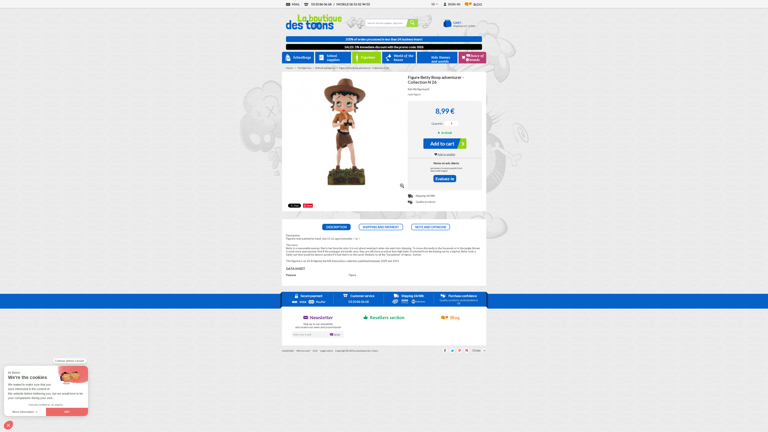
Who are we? (303, 350)
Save (309, 205)
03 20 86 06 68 (321, 4)
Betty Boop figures (325, 67)
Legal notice (326, 350)
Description (336, 227)
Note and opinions (430, 227)
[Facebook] (445, 350)
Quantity (437, 123)
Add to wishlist (446, 154)
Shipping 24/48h (425, 195)
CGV (315, 350)
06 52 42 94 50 (353, 4)
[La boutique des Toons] (314, 28)
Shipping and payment (381, 227)
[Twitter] (452, 350)
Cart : (457, 22)
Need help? (288, 350)
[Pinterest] (459, 350)
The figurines (304, 67)
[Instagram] (466, 350)
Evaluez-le (444, 178)
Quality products (425, 201)
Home (289, 67)
